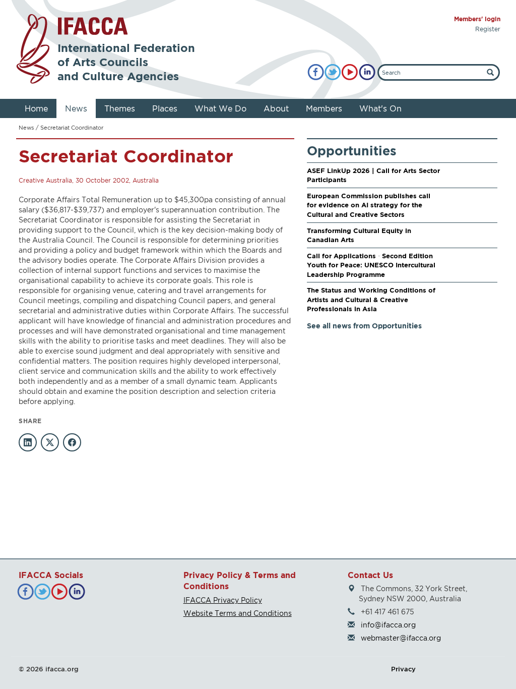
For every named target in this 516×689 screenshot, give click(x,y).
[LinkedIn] (367, 72)
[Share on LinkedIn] (28, 442)
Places (164, 108)
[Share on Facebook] (72, 442)
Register (487, 29)
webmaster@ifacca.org (401, 638)
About (276, 108)
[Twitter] (333, 72)
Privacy (403, 668)
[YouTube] (350, 72)
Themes (119, 108)
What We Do (220, 108)
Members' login (477, 19)
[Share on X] (50, 442)
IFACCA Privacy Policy (222, 600)
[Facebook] (315, 72)
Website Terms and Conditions (237, 613)
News (76, 108)
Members (324, 108)
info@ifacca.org (388, 624)
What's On (380, 108)
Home (36, 108)
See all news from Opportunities (364, 325)
